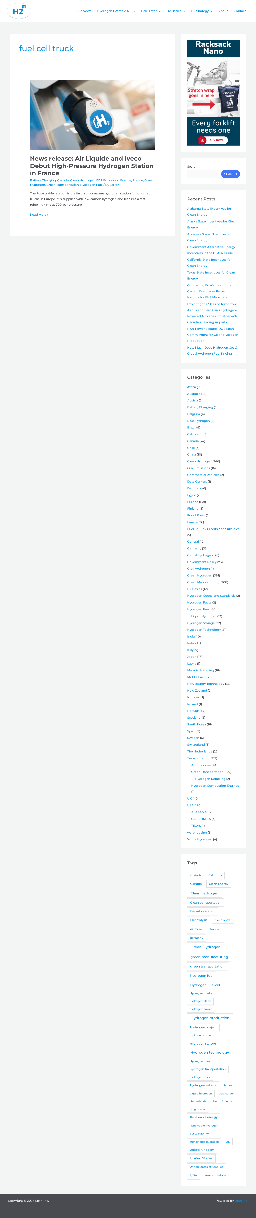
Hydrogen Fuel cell (205, 985)
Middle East (196, 677)
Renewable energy (204, 1117)
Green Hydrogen (199, 575)
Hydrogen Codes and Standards (211, 595)
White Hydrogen (199, 839)
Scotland (194, 717)
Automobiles (201, 765)
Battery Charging (43, 180)
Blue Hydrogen (198, 421)
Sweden (193, 738)
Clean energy (218, 884)
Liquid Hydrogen (203, 616)
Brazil (191, 427)
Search (192, 166)
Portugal (193, 711)
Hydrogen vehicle (203, 1085)
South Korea (196, 724)
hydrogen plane (200, 1001)
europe (196, 929)
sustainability (199, 1133)
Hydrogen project (203, 1027)
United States (201, 1158)
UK (189, 798)
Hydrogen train (200, 1061)
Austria (192, 400)
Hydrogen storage (203, 1043)
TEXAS (196, 826)
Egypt (191, 495)
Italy (190, 650)
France (138, 180)
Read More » (39, 214)
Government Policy (201, 562)
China (191, 454)
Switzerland (196, 744)
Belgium (193, 414)
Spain (191, 731)
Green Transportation (62, 185)
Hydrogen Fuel (91, 185)
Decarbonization (202, 911)
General (193, 541)
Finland (193, 508)
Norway (193, 697)
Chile (191, 448)
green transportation (207, 966)
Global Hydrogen (200, 555)
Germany (194, 548)
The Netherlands (199, 751)
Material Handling (200, 670)
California (215, 875)
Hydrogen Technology (204, 630)
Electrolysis (198, 920)
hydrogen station (201, 1035)
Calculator (195, 434)
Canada (63, 180)
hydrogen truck (200, 1077)
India (191, 636)
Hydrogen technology (209, 1052)
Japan (191, 657)
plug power (197, 1109)
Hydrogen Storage (201, 623)
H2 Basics (194, 589)
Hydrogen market (201, 993)
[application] (133, 11)
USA (190, 805)
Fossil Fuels (196, 515)
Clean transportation (205, 902)
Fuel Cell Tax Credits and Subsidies (213, 529)
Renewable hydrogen (204, 1125)
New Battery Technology (205, 684)
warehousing (197, 832)
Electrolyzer (223, 920)
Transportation (198, 758)
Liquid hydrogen (201, 1093)
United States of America (206, 1166)
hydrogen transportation (208, 1069)
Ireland (192, 643)
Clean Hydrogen (82, 180)
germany (196, 938)
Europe (125, 180)
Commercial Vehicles (203, 475)
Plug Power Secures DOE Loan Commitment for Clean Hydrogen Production (212, 335)
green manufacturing (209, 957)
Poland (192, 704)
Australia (193, 394)
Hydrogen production (210, 1018)
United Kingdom (202, 1149)
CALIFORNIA (201, 819)
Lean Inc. (241, 1201)
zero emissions (215, 1175)
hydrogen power (201, 1009)
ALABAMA (199, 812)
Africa (191, 387)
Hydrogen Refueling (210, 779)
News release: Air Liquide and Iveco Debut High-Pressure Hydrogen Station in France (92, 166)
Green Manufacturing (203, 582)
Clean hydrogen (205, 893)
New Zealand (197, 690)
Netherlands (198, 1101)
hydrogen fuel (201, 976)
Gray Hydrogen (198, 568)
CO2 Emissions (107, 180)
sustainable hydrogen (204, 1141)
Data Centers (197, 481)
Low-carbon (227, 1093)
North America (223, 1101)
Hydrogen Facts (199, 602)
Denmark (194, 488)
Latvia (191, 663)
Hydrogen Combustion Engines (215, 786)
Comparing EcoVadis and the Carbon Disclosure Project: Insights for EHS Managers (209, 291)
